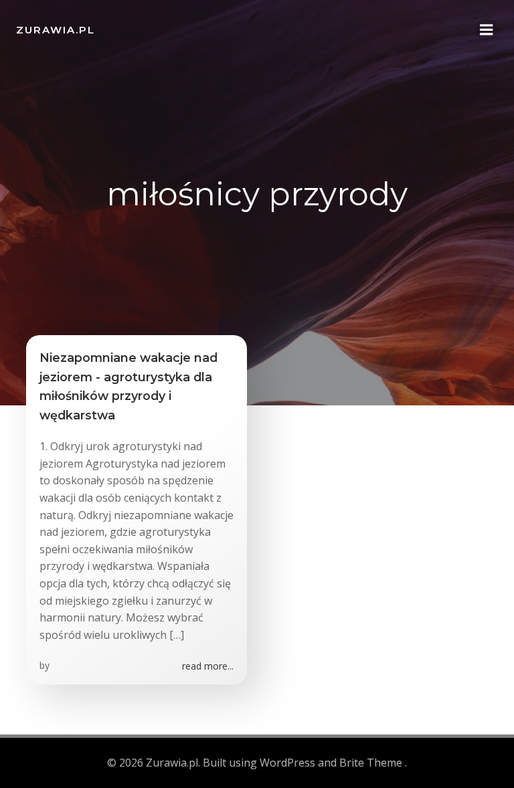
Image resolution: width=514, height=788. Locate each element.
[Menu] (486, 30)
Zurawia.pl (55, 29)
